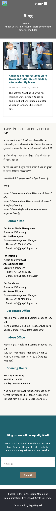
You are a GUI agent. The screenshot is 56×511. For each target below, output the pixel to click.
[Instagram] (18, 407)
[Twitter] (12, 407)
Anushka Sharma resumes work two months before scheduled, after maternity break (28, 79)
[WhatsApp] (29, 407)
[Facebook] (6, 407)
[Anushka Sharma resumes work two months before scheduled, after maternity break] (28, 55)
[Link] (4, 3)
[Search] (52, 3)
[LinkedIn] (23, 407)
